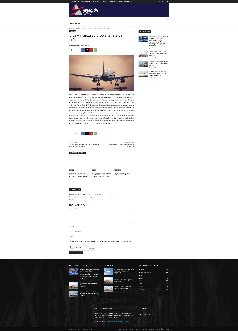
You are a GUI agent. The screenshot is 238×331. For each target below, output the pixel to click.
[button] (167, 19)
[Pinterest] (91, 50)
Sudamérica (76, 28)
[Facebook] (157, 1)
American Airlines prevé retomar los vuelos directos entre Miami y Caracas (158, 63)
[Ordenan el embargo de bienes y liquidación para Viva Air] (124, 164)
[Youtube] (168, 1)
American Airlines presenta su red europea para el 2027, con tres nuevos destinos (157, 73)
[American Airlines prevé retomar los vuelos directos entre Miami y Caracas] (143, 64)
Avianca (72, 170)
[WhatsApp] (95, 50)
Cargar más (153, 81)
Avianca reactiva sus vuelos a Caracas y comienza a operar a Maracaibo (158, 53)
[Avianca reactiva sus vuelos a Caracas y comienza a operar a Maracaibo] (143, 54)
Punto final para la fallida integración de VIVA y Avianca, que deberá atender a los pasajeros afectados (101, 174)
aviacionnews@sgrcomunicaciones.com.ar (116, 321)
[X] (165, 1)
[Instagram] (160, 1)
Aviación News (75, 45)
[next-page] (73, 183)
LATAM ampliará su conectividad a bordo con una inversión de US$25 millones (124, 271)
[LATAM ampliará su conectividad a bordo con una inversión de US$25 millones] (108, 271)
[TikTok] (162, 1)
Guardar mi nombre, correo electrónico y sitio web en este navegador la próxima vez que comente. (102, 241)
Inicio (70, 28)
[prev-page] (70, 183)
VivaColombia (84, 28)
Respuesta (71, 199)
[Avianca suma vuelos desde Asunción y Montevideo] (108, 289)
